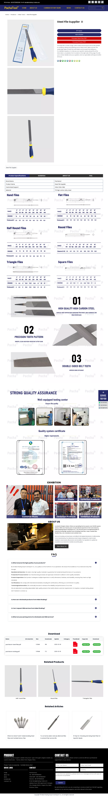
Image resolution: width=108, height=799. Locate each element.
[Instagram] (99, 2)
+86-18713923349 (40, 777)
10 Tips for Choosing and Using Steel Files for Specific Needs (86, 737)
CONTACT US (7, 781)
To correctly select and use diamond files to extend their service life (53, 737)
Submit (60, 783)
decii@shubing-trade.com (40, 781)
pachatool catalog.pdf (13, 651)
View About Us (61, 546)
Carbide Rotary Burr (26, 765)
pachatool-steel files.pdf (13, 644)
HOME (5, 773)
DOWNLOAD (7, 779)
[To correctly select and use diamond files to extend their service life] (54, 722)
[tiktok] (102, 2)
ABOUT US (6, 775)
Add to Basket (79, 34)
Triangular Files (87, 698)
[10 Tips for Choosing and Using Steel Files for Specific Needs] (87, 722)
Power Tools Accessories (11, 765)
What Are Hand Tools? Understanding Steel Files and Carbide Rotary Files (20, 737)
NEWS (5, 777)
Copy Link (86, 644)
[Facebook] (89, 2)
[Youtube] (96, 2)
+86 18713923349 (15, 2)
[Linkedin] (92, 2)
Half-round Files (21, 698)
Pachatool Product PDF (79, 42)
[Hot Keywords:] (102, 7)
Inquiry (80, 30)
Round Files (54, 698)
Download (97, 644)
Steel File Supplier (11, 167)
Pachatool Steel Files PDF (79, 38)
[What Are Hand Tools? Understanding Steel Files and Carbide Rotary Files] (21, 722)
